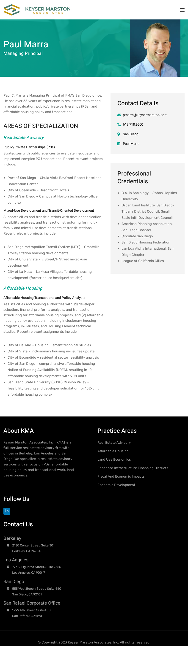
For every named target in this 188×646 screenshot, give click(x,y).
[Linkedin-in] (6, 511)
